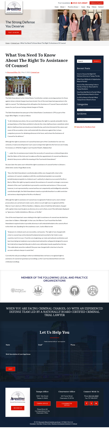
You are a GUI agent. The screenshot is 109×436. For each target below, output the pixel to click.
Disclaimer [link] (33, 424)
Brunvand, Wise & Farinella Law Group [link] (49, 422)
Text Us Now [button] (13, 32)
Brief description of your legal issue (18, 354)
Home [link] (57, 7)
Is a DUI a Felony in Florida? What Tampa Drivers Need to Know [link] (87, 99)
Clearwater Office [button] (67, 404)
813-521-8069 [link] (80, 3)
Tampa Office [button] (42, 403)
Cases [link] (83, 7)
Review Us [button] (18, 408)
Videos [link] (94, 7)
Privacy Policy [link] (47, 424)
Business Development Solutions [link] (61, 424)
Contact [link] (101, 7)
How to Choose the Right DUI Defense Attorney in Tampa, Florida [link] (88, 75)
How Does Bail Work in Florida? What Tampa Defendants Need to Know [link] (89, 93)
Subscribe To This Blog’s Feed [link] (85, 127)
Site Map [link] (39, 424)
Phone (73, 345)
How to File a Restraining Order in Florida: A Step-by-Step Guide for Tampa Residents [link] (88, 87)
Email (40, 345)
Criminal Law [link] (35, 72)
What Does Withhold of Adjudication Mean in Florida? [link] (88, 80)
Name (8, 345)
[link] (13, 7)
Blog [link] (88, 7)
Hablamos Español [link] (96, 3)
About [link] (62, 7)
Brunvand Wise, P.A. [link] (14, 72)
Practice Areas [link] (73, 7)
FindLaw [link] (74, 424)
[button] (87, 403)
